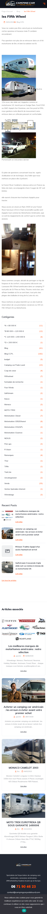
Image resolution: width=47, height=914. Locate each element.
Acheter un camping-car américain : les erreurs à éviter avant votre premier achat (29, 532)
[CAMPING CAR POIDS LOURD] (23, 865)
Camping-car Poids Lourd (14, 365)
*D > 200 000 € (10, 342)
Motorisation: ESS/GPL (13, 427)
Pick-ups (7, 444)
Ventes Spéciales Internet (14, 489)
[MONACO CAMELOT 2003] (23, 751)
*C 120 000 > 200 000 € (14, 337)
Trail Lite (7, 472)
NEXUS (7, 438)
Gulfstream (8, 393)
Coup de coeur (10, 370)
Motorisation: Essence (13, 432)
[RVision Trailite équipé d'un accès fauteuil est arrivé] (7, 551)
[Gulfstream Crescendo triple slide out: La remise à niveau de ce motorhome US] (7, 567)
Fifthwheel (8, 376)
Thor (6, 461)
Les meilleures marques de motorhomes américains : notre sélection (29, 514)
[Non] (44, 904)
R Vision (7, 449)
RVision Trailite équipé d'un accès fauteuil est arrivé (27, 548)
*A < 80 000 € (10, 325)
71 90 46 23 (23, 886)
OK (24, 910)
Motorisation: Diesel (12, 416)
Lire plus (18, 522)
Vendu (6, 483)
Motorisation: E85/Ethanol (15, 421)
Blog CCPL (20, 22)
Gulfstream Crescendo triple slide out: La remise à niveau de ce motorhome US (29, 566)
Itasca (6, 399)
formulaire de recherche (13, 382)
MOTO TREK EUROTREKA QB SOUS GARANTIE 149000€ (23, 824)
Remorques (9, 455)
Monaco (7, 404)
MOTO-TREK (9, 410)
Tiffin (6, 466)
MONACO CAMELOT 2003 (23, 767)
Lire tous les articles (9, 580)
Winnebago (9, 494)
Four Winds (9, 387)
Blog (6, 348)
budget (7, 359)
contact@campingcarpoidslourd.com (23, 892)
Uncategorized (10, 478)
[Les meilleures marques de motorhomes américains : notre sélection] (7, 515)
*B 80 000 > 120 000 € (14, 331)
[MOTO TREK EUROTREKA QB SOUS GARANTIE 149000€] (23, 806)
